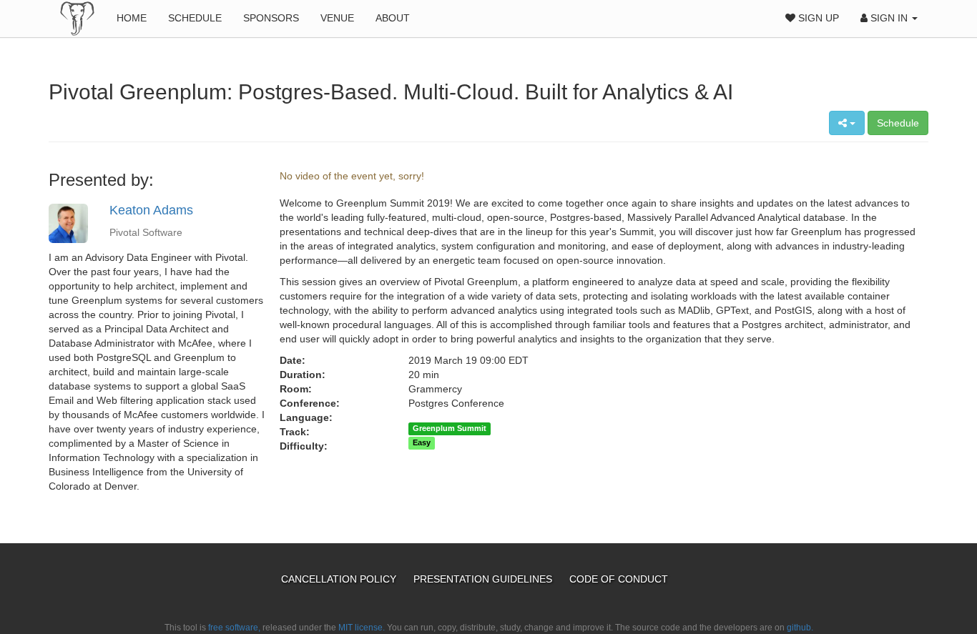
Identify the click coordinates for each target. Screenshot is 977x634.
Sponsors (271, 18)
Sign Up (817, 18)
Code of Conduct (618, 579)
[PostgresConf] (77, 18)
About (392, 18)
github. (800, 628)
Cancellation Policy (340, 579)
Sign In (889, 18)
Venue (337, 18)
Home (132, 18)
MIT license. (361, 628)
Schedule (195, 18)
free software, (234, 628)
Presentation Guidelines (484, 579)
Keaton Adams (151, 210)
